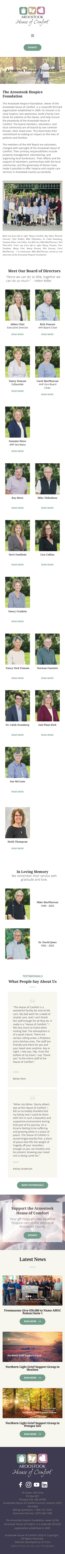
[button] (32, 35)
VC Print (45, 1542)
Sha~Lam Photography (42, 1546)
